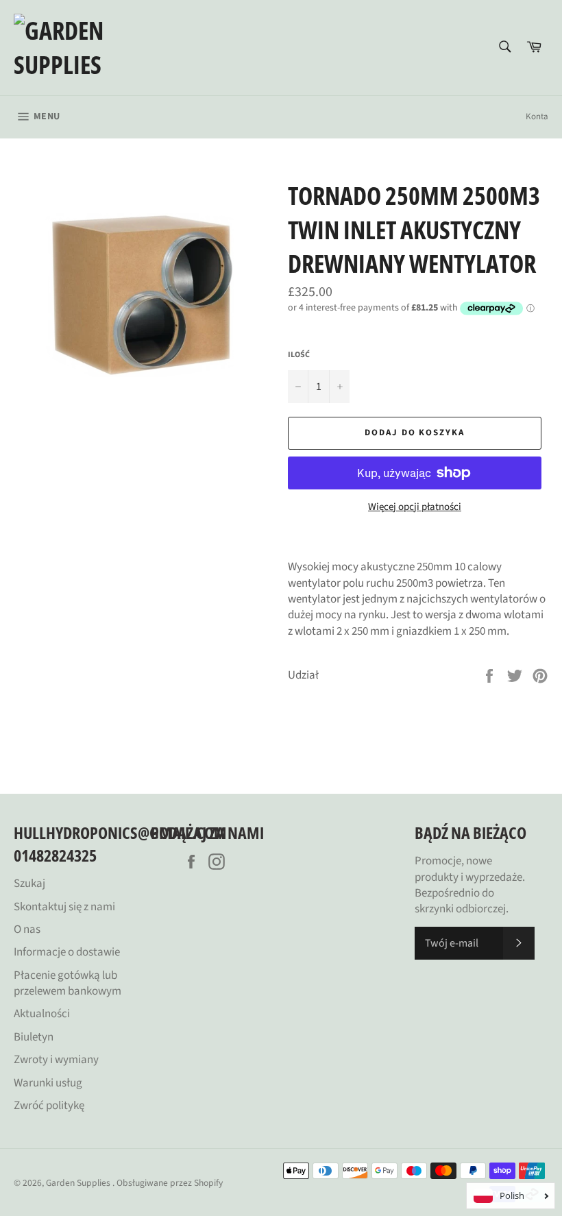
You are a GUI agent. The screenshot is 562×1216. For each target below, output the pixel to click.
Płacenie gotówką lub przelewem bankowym (67, 983)
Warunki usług (48, 1083)
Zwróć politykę (49, 1105)
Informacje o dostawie (67, 952)
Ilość (299, 355)
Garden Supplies (79, 1182)
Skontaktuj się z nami (64, 907)
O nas (27, 929)
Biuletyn (33, 1037)
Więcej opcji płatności (414, 507)
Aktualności (42, 1014)
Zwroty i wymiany (56, 1059)
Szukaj (29, 883)
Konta (537, 116)
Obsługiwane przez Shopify (170, 1182)
